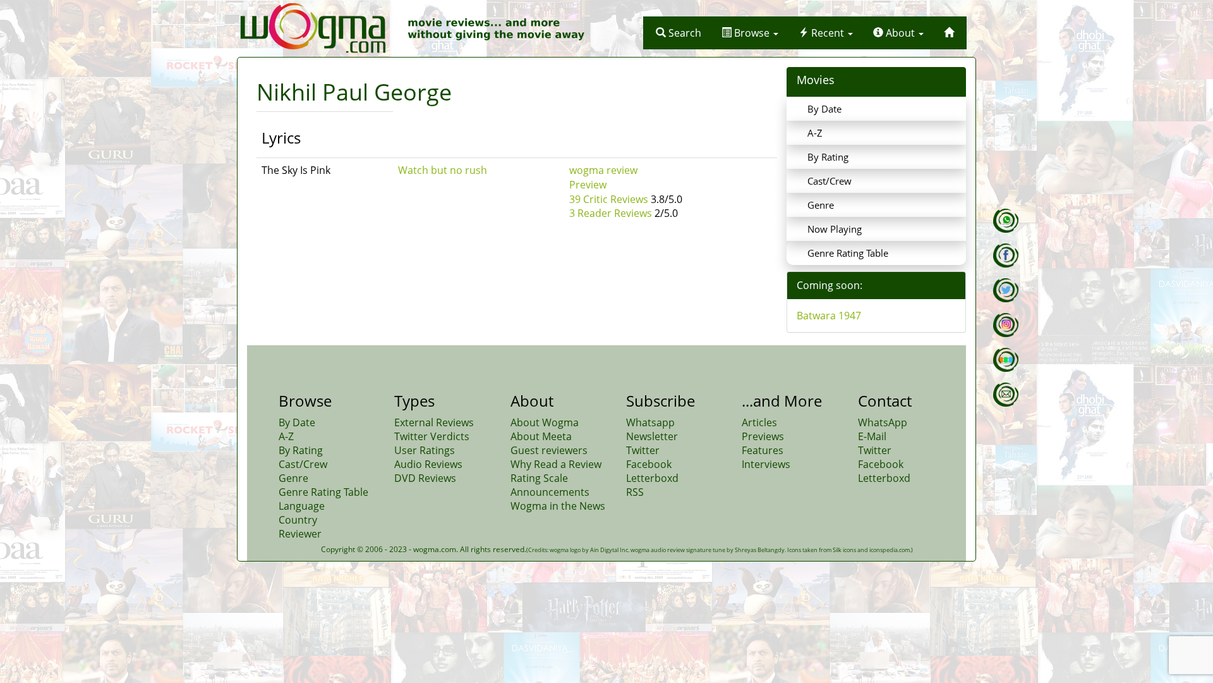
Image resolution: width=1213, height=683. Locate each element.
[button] (678, 33)
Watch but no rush (442, 170)
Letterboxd (652, 478)
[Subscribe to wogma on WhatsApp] (1006, 221)
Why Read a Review (555, 464)
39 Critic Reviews (608, 199)
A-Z (815, 132)
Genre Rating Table (847, 253)
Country (298, 520)
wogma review (603, 170)
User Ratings (424, 450)
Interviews (766, 464)
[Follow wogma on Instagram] (1006, 325)
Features (762, 450)
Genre (820, 205)
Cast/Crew (829, 181)
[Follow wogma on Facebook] (1006, 255)
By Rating (827, 157)
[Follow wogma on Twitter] (1006, 290)
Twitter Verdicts (431, 436)
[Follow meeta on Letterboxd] (1006, 360)
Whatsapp (650, 422)
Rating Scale (539, 478)
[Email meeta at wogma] (1006, 394)
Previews (763, 436)
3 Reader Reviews (610, 213)
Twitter (643, 450)
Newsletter (652, 436)
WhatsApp (882, 422)
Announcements (549, 492)
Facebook (649, 464)
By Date (824, 108)
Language (302, 506)
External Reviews (434, 422)
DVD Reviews (425, 478)
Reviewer (300, 534)
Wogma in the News (557, 506)
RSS (635, 492)
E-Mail (872, 436)
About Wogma (544, 422)
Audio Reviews (428, 464)
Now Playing (834, 229)
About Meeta (541, 436)
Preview (587, 185)
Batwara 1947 (829, 316)
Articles (759, 422)
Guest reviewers (549, 450)
